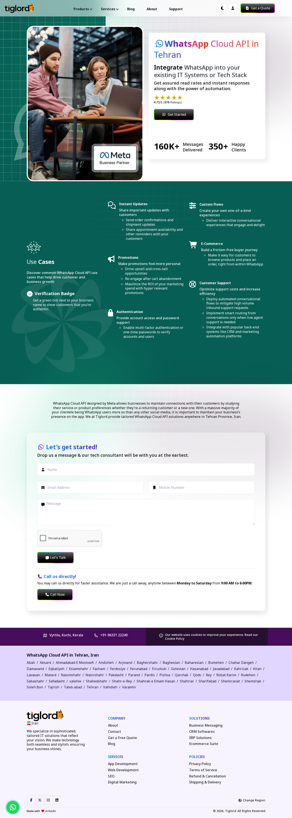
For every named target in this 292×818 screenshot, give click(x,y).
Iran (94, 655)
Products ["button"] (81, 9)
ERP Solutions (200, 738)
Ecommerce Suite (203, 744)
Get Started (177, 114)
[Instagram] (48, 800)
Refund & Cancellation (207, 776)
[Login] (233, 8)
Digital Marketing (122, 782)
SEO (111, 776)
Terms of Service (203, 770)
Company (116, 718)
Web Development (123, 770)
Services (115, 756)
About (152, 9)
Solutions (199, 718)
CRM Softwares (202, 731)
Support (176, 9)
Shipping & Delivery (205, 782)
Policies (197, 756)
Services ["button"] (108, 9)
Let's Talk (58, 557)
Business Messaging (206, 725)
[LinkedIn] (57, 800)
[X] (39, 800)
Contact (114, 731)
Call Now (57, 594)
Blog (131, 9)
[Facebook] (31, 800)
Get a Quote (260, 8)
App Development (123, 764)
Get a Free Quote (122, 738)
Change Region (254, 800)
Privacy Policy (200, 764)
